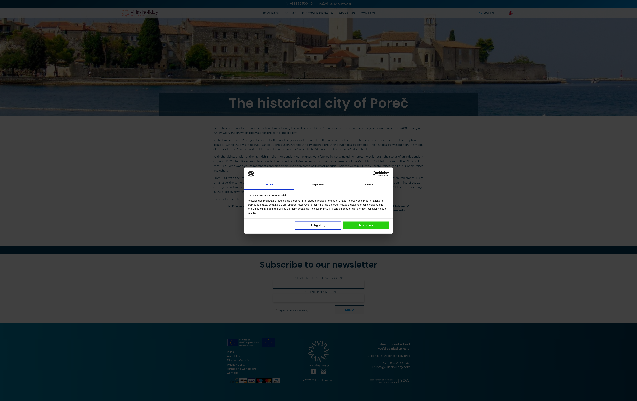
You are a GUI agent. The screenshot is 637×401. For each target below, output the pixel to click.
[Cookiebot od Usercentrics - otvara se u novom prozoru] (374, 173)
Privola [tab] (269, 184)
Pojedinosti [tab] (318, 184)
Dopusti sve (366, 225)
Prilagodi (316, 225)
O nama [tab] (368, 184)
